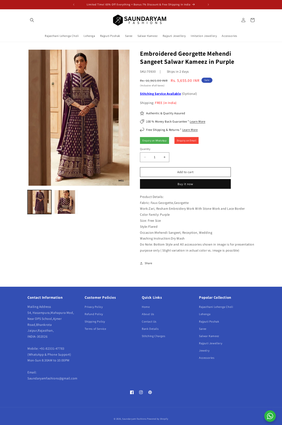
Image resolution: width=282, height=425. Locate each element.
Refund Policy (94, 314)
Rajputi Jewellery (210, 343)
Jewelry (204, 350)
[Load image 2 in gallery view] (65, 202)
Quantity (145, 149)
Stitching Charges (153, 336)
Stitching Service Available (160, 94)
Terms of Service (95, 329)
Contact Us (149, 321)
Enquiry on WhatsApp (154, 140)
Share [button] (148, 263)
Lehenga (204, 314)
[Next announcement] (208, 4)
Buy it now (185, 184)
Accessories (206, 358)
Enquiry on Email (186, 140)
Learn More (197, 121)
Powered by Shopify (157, 418)
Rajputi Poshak (209, 321)
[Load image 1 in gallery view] (39, 202)
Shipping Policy (95, 321)
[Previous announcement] (73, 4)
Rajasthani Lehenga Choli (216, 307)
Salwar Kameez (209, 336)
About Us (148, 314)
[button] (32, 20)
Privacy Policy (94, 307)
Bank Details (150, 329)
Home (146, 307)
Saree (202, 329)
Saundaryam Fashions (134, 418)
